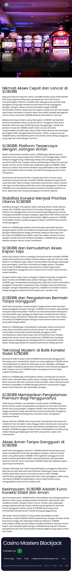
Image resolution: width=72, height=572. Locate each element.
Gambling (10, 56)
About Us (47, 566)
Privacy (54, 566)
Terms (61, 566)
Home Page (9, 558)
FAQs (26, 558)
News (19, 558)
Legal (66, 566)
